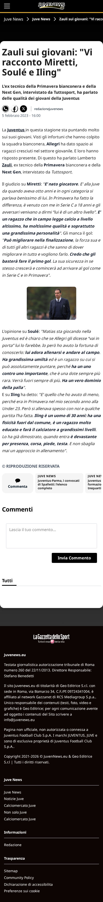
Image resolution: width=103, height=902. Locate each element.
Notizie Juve (14, 798)
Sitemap (11, 870)
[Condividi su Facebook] (14, 108)
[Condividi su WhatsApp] (5, 108)
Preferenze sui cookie (22, 890)
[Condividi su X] (23, 108)
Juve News (13, 19)
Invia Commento (74, 558)
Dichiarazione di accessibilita (28, 884)
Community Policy (19, 877)
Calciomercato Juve (20, 805)
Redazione (13, 844)
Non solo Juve (15, 812)
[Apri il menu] (7, 6)
